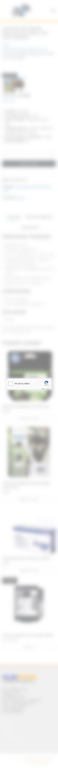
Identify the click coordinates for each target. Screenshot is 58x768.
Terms (48, 388)
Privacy (43, 388)
